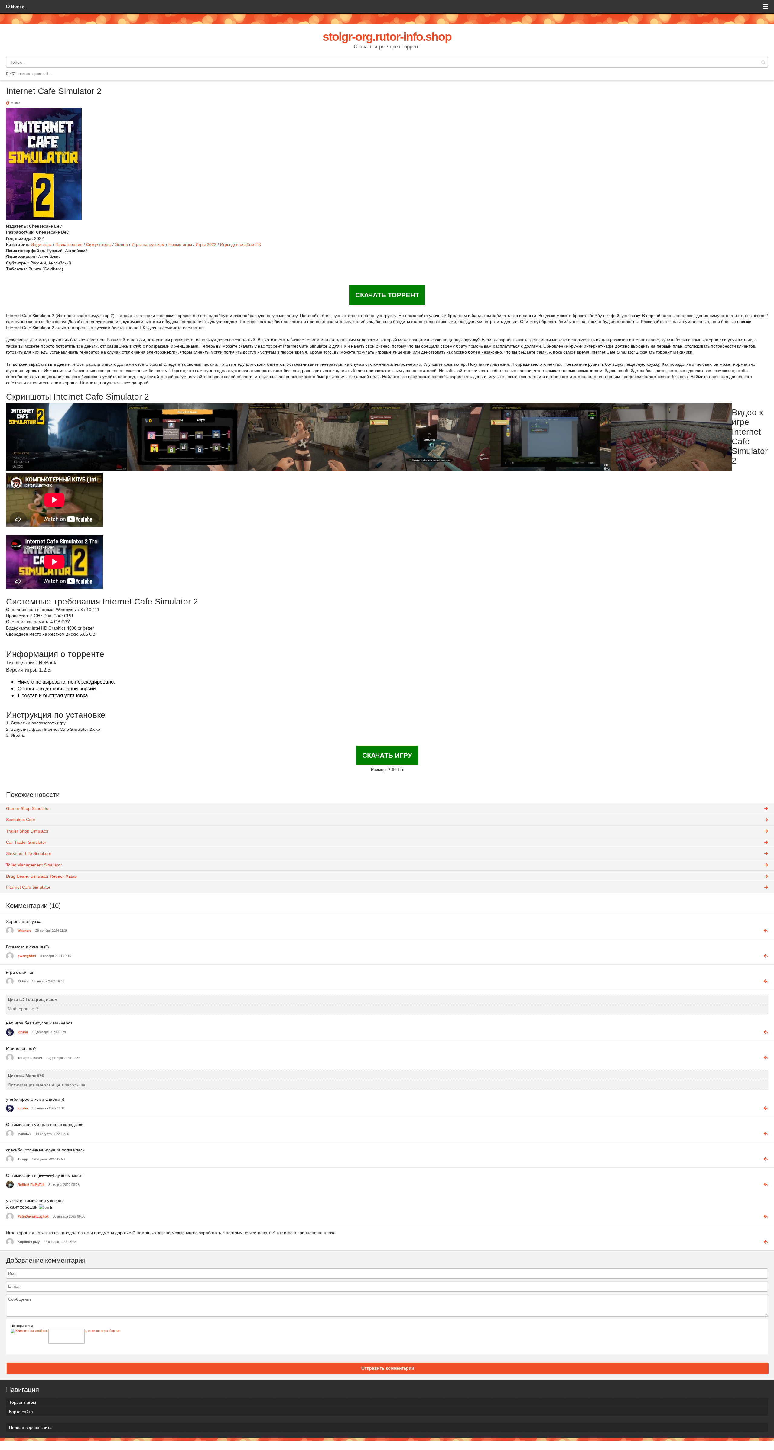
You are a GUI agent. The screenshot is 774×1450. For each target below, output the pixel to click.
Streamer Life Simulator (28, 853)
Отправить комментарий (387, 1368)
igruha (23, 1032)
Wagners (24, 930)
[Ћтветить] (763, 930)
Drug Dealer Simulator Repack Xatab (41, 876)
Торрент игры (22, 1402)
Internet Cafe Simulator (28, 887)
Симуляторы (98, 244)
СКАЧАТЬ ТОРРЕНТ (387, 295)
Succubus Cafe (20, 819)
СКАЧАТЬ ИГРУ (387, 755)
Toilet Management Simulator (34, 865)
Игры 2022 (207, 244)
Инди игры (41, 244)
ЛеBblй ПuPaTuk (31, 1184)
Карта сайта (21, 1411)
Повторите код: (22, 1326)
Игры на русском (148, 244)
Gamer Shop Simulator (28, 808)
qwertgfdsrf (27, 956)
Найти (763, 62)
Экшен (121, 244)
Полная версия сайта (34, 74)
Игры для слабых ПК (240, 244)
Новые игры (180, 244)
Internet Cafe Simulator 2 (54, 91)
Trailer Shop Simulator (27, 831)
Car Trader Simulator (26, 842)
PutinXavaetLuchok (33, 1216)
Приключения (69, 244)
